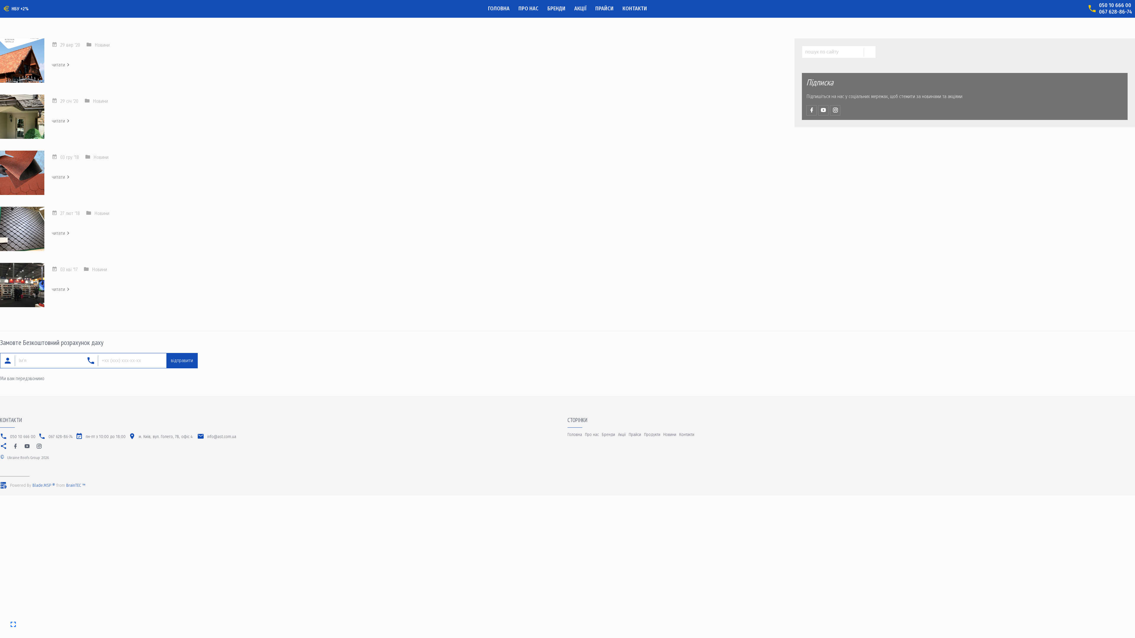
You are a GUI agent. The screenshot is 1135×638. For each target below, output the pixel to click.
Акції (580, 8)
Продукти (652, 434)
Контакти (634, 8)
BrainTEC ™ (75, 485)
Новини (102, 45)
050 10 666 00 (1115, 5)
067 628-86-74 (1115, 12)
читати (58, 65)
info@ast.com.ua (221, 436)
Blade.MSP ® (44, 485)
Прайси (604, 8)
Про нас (528, 8)
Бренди (556, 8)
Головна (499, 8)
